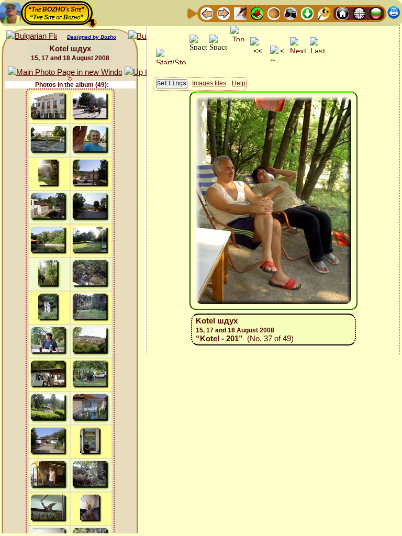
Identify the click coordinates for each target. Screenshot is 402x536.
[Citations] (257, 12)
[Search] (324, 12)
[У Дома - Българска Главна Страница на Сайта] (376, 12)
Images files (209, 83)
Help (238, 83)
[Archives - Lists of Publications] (240, 12)
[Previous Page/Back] (206, 12)
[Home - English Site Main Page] (359, 12)
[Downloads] (307, 12)
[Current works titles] (273, 12)
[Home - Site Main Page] (342, 12)
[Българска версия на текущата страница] (31, 36)
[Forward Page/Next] (223, 12)
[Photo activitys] (290, 12)
